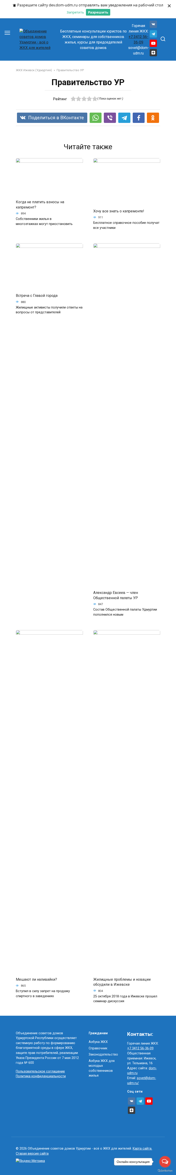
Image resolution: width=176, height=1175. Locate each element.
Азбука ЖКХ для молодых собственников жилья (102, 1068)
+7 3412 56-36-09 (140, 1048)
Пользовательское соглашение (40, 1071)
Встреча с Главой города (37, 295)
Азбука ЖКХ (98, 1042)
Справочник (98, 1048)
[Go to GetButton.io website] (165, 1170)
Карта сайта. (142, 1149)
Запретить (75, 12)
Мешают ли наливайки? (36, 979)
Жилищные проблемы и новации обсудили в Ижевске (122, 982)
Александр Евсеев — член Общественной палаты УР (115, 595)
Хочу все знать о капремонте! (118, 211)
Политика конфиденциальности (41, 1076)
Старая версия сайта (32, 1154)
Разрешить (98, 12)
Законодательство (103, 1054)
